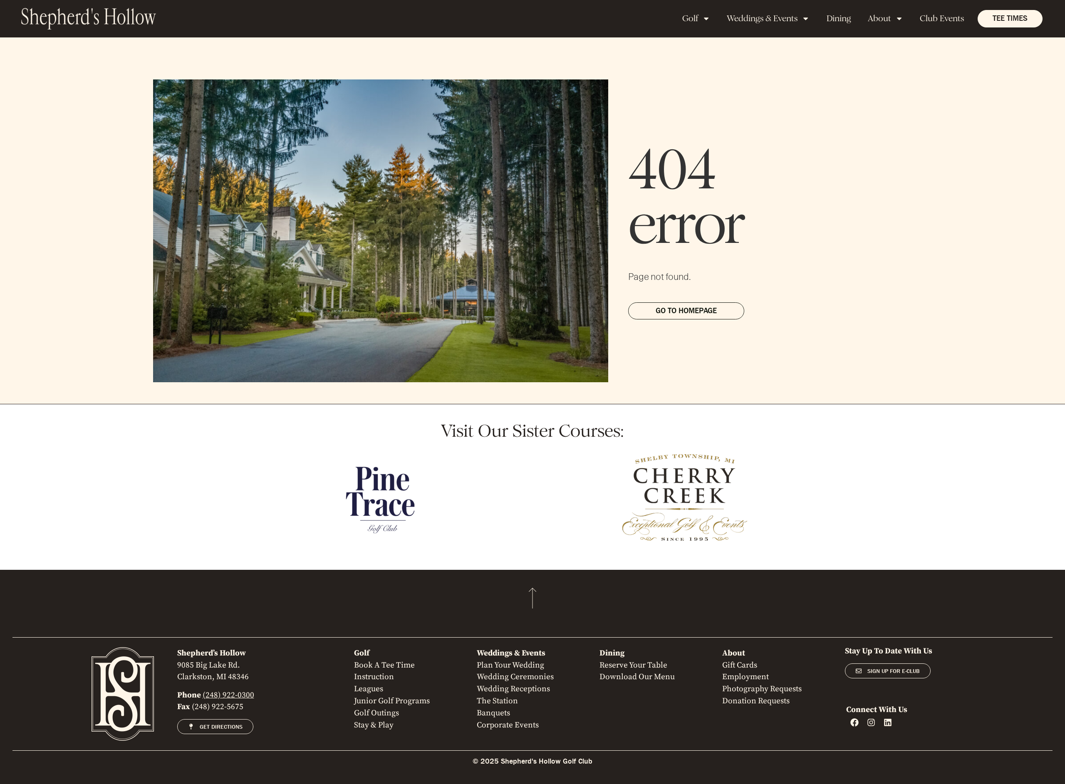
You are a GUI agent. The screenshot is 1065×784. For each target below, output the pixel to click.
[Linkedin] (887, 722)
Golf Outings (376, 713)
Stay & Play (374, 725)
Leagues (368, 689)
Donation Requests (756, 701)
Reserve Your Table (633, 665)
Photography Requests (762, 689)
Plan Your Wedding (510, 665)
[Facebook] (854, 722)
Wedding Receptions (513, 689)
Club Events (942, 18)
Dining (839, 18)
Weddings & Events (762, 18)
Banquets (493, 713)
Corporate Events (508, 725)
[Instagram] (871, 722)
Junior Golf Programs (392, 701)
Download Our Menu (637, 677)
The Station (497, 701)
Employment (745, 677)
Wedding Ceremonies (515, 677)
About (879, 18)
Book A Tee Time (384, 665)
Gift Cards (739, 665)
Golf (690, 18)
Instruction (374, 677)
